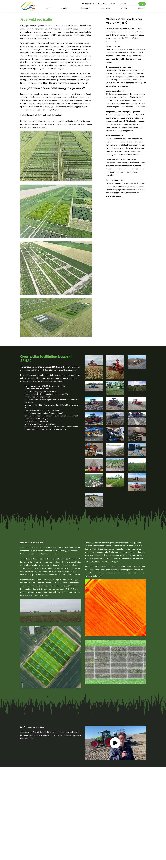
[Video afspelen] (115, 743)
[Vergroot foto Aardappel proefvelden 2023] (56, 268)
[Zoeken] (142, 4)
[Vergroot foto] (94, 367)
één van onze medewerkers (35, 127)
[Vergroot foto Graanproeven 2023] (56, 211)
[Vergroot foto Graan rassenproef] (56, 156)
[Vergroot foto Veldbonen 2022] (56, 317)
